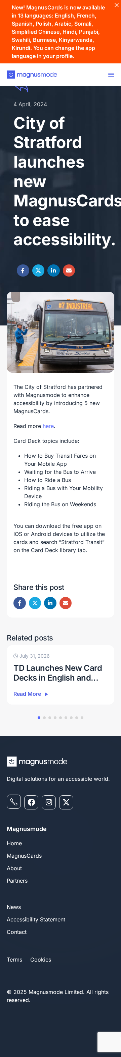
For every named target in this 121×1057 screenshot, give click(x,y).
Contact (17, 932)
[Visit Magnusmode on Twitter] (66, 802)
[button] (39, 718)
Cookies (40, 959)
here (48, 426)
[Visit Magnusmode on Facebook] (31, 802)
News (14, 907)
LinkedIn (53, 270)
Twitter (38, 270)
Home (14, 843)
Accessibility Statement (36, 919)
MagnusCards (24, 855)
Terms (14, 959)
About (14, 868)
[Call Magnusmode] (14, 802)
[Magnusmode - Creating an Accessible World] (32, 74)
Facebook (23, 270)
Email (69, 270)
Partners (17, 880)
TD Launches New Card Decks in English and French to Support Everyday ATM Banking (57, 673)
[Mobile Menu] (110, 74)
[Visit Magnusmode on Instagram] (49, 802)
